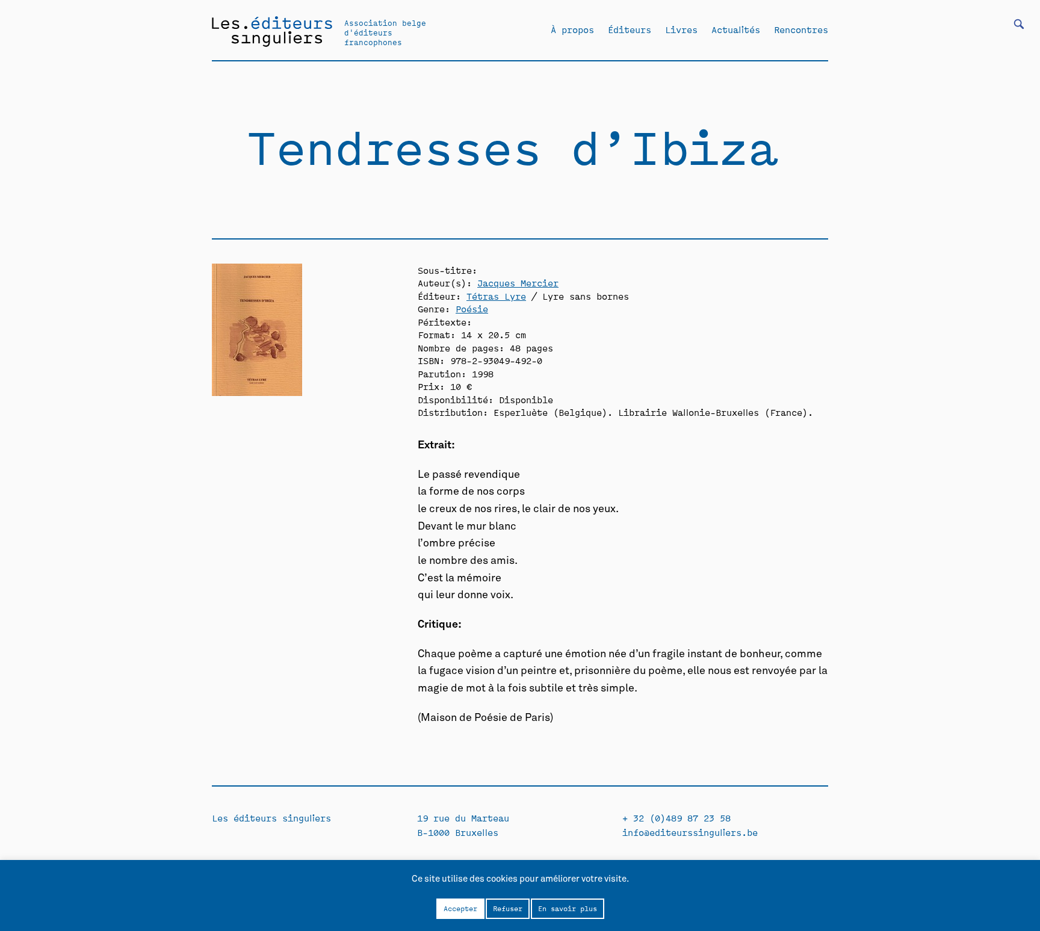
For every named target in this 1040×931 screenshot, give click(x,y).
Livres (681, 29)
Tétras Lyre (496, 296)
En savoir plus (567, 908)
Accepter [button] (460, 908)
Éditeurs (629, 29)
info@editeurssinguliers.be (690, 832)
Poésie (472, 308)
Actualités (735, 29)
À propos (572, 29)
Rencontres (801, 29)
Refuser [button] (507, 908)
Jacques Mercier (518, 282)
